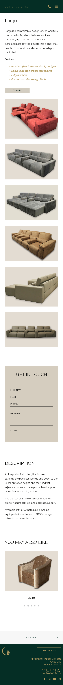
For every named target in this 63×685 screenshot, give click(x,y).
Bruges (31, 598)
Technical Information (45, 659)
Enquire (17, 90)
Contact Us (49, 651)
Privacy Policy (52, 664)
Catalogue (31, 638)
